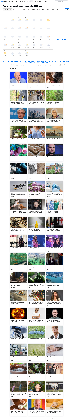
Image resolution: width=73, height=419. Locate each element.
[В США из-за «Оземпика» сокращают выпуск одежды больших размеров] (54, 207)
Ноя (62, 9)
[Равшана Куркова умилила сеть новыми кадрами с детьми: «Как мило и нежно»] (54, 298)
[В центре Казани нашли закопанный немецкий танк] (36, 171)
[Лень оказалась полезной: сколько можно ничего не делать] (18, 207)
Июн (38, 9)
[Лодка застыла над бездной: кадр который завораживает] (36, 262)
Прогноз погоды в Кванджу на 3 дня (10, 61)
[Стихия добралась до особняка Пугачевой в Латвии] (36, 243)
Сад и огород (36, 62)
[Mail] (2, 1)
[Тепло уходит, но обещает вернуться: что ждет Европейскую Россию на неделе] (36, 352)
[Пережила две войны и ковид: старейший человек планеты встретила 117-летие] (54, 116)
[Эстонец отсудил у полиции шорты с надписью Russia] (18, 334)
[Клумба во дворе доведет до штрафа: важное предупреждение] (18, 134)
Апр (29, 9)
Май (33, 9)
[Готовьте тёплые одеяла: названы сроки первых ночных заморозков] (36, 371)
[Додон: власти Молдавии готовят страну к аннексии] (36, 407)
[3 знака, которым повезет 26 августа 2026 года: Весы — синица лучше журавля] (18, 280)
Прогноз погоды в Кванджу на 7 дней (45, 61)
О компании (5, 418)
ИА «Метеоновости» (68, 418)
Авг (48, 9)
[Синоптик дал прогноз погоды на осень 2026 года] (36, 98)
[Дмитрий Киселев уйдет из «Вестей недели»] (18, 80)
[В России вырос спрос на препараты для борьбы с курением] (36, 134)
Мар (24, 9)
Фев (19, 9)
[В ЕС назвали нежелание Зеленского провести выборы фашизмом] (54, 316)
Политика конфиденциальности (37, 418)
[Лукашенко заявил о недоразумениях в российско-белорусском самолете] (18, 189)
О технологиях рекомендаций (48, 418)
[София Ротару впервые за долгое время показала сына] (54, 243)
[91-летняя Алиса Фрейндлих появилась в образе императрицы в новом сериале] (54, 262)
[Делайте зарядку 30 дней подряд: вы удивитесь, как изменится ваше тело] (18, 389)
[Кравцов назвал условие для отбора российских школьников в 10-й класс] (54, 389)
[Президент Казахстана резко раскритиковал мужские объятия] (18, 116)
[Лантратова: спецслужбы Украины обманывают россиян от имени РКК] (54, 225)
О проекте (29, 418)
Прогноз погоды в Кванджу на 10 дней (62, 61)
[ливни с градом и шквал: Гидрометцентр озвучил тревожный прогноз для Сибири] (36, 225)
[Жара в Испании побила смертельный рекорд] (36, 389)
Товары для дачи (44, 62)
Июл (43, 9)
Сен (53, 9)
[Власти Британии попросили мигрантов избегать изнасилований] (54, 134)
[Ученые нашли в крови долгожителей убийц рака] (18, 171)
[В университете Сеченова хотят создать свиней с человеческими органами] (36, 152)
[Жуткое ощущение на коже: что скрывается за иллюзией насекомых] (36, 316)
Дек (67, 9)
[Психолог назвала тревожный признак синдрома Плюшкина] (18, 225)
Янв (14, 9)
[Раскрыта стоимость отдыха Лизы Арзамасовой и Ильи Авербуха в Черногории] (54, 371)
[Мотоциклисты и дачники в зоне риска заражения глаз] (54, 171)
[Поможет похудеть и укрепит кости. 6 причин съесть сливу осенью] (18, 152)
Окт (58, 9)
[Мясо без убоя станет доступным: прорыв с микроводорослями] (18, 352)
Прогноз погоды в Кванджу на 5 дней (27, 61)
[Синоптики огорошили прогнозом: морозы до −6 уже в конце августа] (18, 243)
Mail (1, 418)
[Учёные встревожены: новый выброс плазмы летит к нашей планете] (18, 316)
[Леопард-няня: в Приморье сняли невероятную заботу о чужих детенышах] (54, 98)
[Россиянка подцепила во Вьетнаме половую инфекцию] (18, 98)
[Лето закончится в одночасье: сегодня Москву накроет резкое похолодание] (36, 116)
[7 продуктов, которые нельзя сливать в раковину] (18, 298)
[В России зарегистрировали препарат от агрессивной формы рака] (54, 189)
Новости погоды (28, 62)
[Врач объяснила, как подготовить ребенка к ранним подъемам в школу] (54, 352)
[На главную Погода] (5, 1)
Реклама (9, 418)
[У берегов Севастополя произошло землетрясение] (54, 280)
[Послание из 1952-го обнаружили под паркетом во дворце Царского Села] (36, 80)
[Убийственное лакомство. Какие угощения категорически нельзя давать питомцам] (54, 80)
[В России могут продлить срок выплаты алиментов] (54, 407)
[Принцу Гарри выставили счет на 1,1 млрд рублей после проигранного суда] (54, 334)
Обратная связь (57, 418)
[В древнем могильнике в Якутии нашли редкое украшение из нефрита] (18, 262)
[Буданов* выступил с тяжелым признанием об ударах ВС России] (54, 152)
